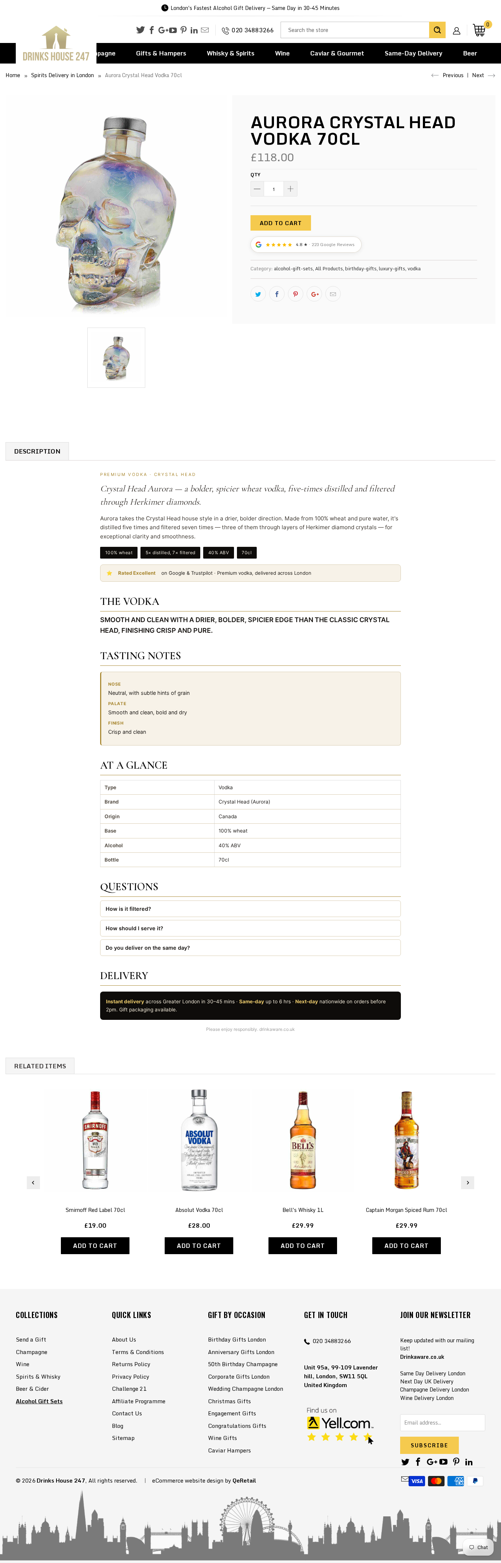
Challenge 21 (129, 1388)
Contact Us (127, 1413)
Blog (117, 1425)
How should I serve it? (134, 928)
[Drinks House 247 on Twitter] (140, 30)
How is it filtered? (128, 909)
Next (479, 75)
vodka (414, 268)
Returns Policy (131, 1364)
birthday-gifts (361, 268)
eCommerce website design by (191, 1480)
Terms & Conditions (138, 1351)
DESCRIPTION (37, 451)
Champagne (31, 1351)
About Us (124, 1339)
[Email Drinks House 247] (205, 30)
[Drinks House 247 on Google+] (162, 30)
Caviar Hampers (229, 1450)
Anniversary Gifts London (241, 1351)
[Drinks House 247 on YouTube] (173, 30)
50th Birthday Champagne (243, 1364)
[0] (479, 30)
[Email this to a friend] (333, 294)
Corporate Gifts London (239, 1376)
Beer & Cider (32, 1388)
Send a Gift (31, 1339)
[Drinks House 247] (56, 43)
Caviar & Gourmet (337, 53)
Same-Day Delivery (413, 53)
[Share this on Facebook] (277, 294)
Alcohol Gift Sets (39, 1401)
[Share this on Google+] (314, 294)
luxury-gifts (392, 268)
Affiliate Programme (138, 1401)
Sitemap (123, 1437)
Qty (255, 174)
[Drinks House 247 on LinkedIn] (194, 30)
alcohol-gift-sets (293, 268)
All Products (329, 268)
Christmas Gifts (229, 1401)
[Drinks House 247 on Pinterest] (183, 30)
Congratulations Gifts (237, 1425)
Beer (470, 53)
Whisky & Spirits (231, 53)
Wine (282, 53)
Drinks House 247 (61, 1480)
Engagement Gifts (232, 1413)
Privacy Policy (130, 1376)
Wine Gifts (222, 1437)
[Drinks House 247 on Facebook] (152, 30)
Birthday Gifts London (237, 1339)
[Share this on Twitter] (258, 294)
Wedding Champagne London (245, 1388)
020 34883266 (253, 30)
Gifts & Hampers (161, 53)
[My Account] (459, 25)
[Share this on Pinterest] (295, 294)
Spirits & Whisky (38, 1376)
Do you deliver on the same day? (148, 948)
